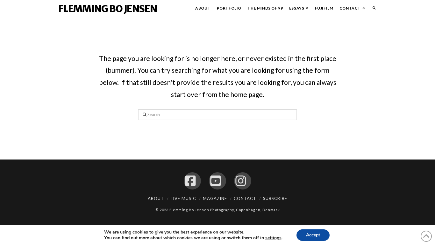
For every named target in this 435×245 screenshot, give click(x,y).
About (156, 198)
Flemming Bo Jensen (107, 8)
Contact (245, 198)
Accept (313, 235)
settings (273, 238)
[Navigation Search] (372, 9)
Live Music (183, 198)
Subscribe (275, 198)
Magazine (215, 198)
